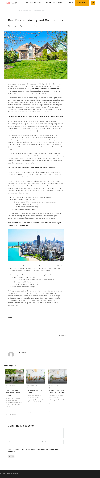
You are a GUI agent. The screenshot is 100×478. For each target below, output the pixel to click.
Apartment (13, 320)
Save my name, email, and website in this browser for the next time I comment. (33, 450)
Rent (31, 3)
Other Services (58, 3)
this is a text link (24, 93)
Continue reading (11, 409)
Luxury (11, 324)
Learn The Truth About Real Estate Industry (13, 392)
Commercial (38, 3)
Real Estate (20, 324)
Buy (27, 3)
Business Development (27, 320)
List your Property (82, 3)
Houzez (56, 320)
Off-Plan (49, 3)
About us (70, 3)
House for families (44, 320)
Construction (14, 10)
